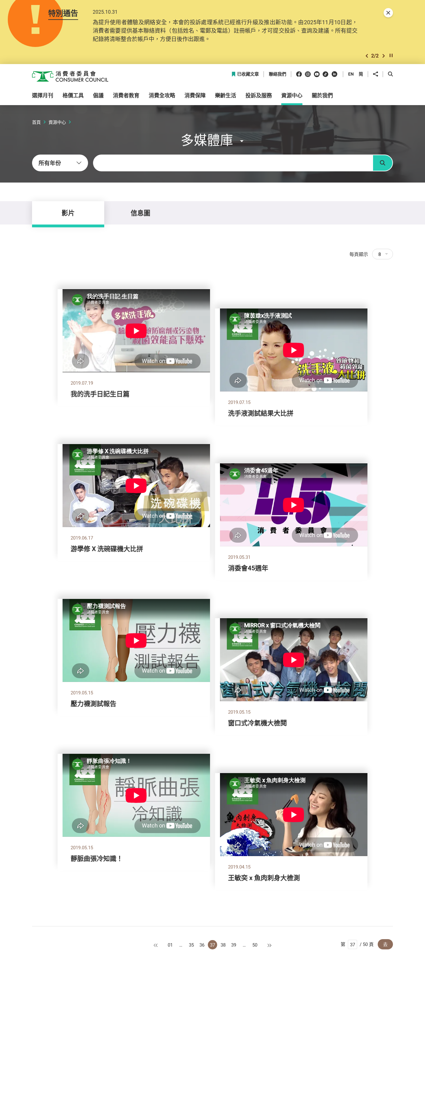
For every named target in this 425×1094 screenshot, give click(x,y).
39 (233, 945)
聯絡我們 (277, 74)
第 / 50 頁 (357, 944)
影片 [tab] (68, 212)
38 (223, 945)
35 (191, 945)
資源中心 (57, 122)
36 (201, 945)
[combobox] (60, 163)
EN (351, 74)
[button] (367, 56)
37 (212, 945)
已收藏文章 (248, 74)
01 (170, 945)
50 (254, 945)
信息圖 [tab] (140, 212)
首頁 (36, 122)
